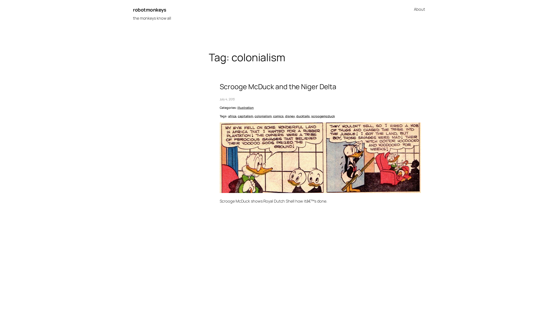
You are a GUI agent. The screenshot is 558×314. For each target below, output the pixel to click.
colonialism (263, 116)
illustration (245, 108)
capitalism (245, 116)
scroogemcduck (323, 116)
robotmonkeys (149, 10)
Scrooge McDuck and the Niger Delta (278, 86)
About (419, 9)
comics (278, 116)
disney (290, 116)
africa (232, 116)
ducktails (303, 116)
